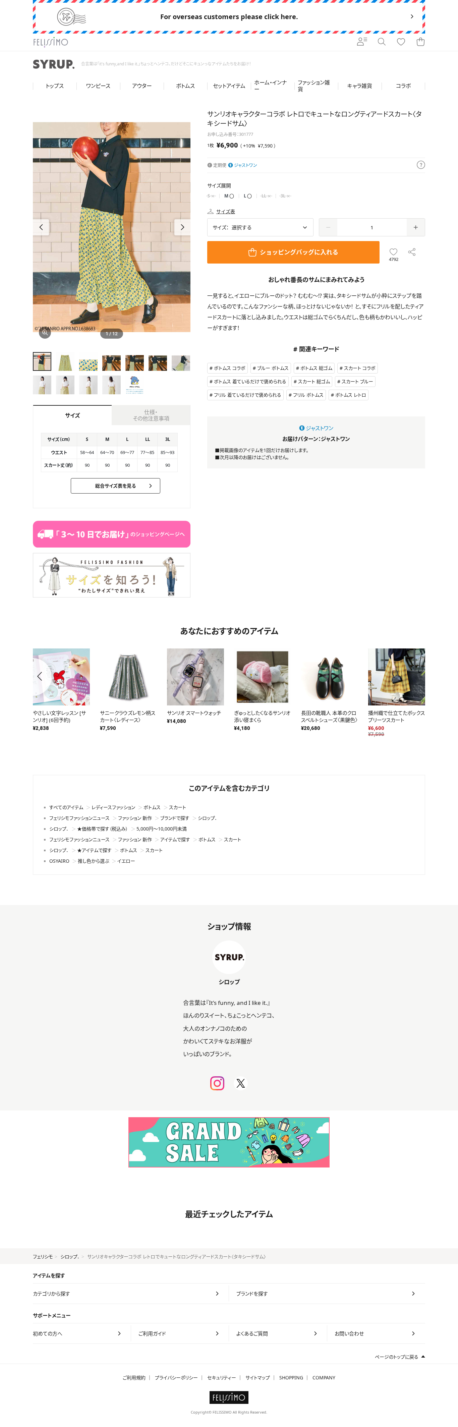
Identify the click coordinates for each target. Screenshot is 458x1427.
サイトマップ (257, 1377)
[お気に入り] (401, 42)
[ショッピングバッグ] (420, 42)
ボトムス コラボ (229, 368)
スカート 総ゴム (314, 381)
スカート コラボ (360, 368)
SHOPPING (291, 1377)
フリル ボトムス (308, 395)
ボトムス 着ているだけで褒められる (250, 381)
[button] (182, 227)
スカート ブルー (357, 381)
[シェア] (412, 252)
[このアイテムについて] (421, 165)
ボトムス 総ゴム (316, 368)
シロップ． (70, 1256)
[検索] (381, 42)
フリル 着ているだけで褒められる (247, 395)
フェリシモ (43, 1256)
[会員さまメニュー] (362, 42)
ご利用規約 (134, 1377)
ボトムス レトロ (350, 395)
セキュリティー (221, 1377)
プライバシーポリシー (176, 1377)
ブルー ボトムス (273, 368)
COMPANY (323, 1377)
